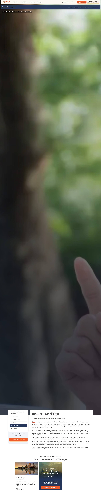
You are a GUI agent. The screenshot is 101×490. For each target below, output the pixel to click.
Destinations (8, 11)
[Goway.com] (6, 2)
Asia (13, 11)
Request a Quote (81, 2)
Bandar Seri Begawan (59, 430)
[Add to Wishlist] (36, 463)
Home (4, 11)
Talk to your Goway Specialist (18, 439)
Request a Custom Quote (50, 487)
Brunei (33, 421)
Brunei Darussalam (19, 11)
